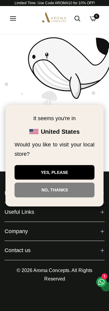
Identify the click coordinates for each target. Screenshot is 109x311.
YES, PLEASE (54, 172)
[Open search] (77, 18)
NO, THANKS (54, 190)
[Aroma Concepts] (54, 18)
